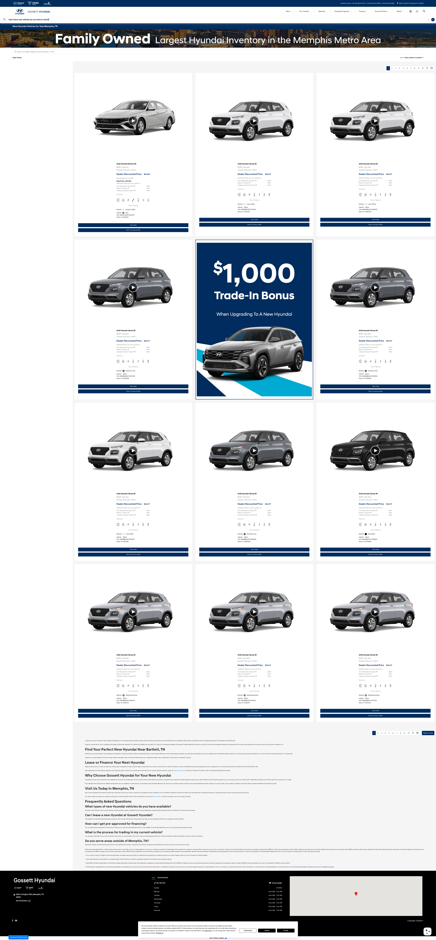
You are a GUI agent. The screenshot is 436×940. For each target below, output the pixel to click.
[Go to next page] (427, 68)
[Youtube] (16, 921)
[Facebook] (12, 921)
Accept (285, 930)
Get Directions (22, 901)
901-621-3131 (160, 883)
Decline (267, 930)
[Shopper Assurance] (18, 888)
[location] (397, 3)
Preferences (248, 930)
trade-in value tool (179, 770)
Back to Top (428, 733)
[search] (424, 11)
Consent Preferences (18, 937)
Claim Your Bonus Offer (133, 230)
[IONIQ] (29, 888)
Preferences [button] (159, 933)
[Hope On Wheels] (41, 888)
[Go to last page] (431, 68)
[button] (356, 894)
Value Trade (133, 225)
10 (423, 68)
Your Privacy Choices (216, 938)
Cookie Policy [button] (208, 930)
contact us (159, 796)
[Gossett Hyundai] (32, 11)
